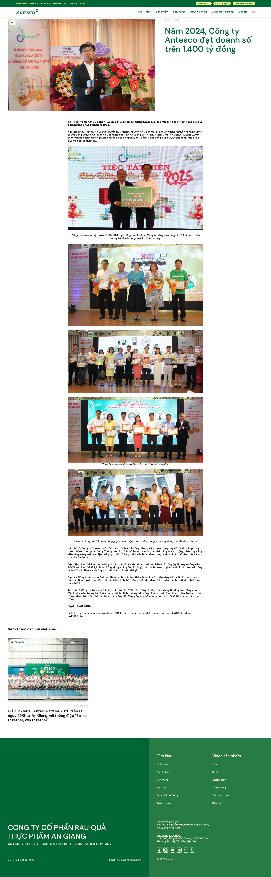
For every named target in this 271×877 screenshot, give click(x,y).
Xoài (214, 764)
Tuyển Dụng (164, 802)
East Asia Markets (244, 3)
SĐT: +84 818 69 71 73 (21, 859)
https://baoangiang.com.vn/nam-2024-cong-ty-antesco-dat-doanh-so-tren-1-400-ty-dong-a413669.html (130, 614)
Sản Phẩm (162, 11)
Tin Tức (161, 787)
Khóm (215, 772)
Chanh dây (219, 779)
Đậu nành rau (220, 795)
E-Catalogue (222, 3)
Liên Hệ (242, 11)
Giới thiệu (144, 11)
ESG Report (204, 3)
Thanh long (219, 787)
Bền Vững (179, 11)
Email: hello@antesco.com (125, 859)
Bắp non (217, 802)
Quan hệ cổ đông (223, 11)
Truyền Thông (198, 11)
